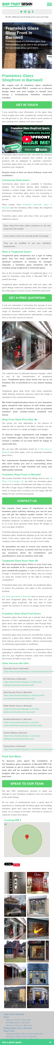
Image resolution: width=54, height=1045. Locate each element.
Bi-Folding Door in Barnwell (18, 1022)
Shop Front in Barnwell (14, 1014)
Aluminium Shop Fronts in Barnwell (21, 1036)
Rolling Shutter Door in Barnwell (18, 1028)
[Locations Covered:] (3, 4)
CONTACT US (27, 501)
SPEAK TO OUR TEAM (27, 783)
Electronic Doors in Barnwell (18, 1020)
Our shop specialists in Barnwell (16, 596)
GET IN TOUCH (27, 105)
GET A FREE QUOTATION (27, 298)
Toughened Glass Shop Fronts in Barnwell (24, 1034)
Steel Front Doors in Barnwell (18, 1025)
